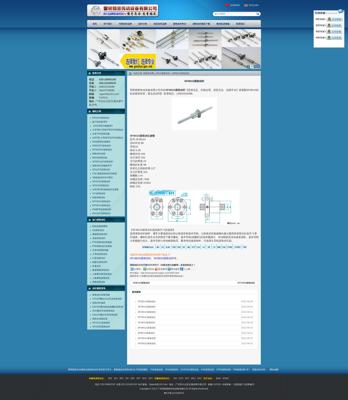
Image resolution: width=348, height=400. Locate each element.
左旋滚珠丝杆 (98, 238)
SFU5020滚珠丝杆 (101, 181)
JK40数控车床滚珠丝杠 (103, 311)
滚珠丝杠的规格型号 (102, 165)
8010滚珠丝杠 (163, 73)
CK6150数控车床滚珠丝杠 (105, 314)
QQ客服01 (239, 384)
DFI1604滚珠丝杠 (100, 118)
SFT (138, 378)
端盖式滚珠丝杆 (99, 262)
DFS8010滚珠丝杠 (147, 328)
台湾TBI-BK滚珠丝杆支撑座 (105, 189)
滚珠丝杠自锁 (98, 153)
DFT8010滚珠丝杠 (147, 317)
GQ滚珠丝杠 (98, 230)
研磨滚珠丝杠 (98, 282)
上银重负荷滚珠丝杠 (102, 274)
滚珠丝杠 (129, 369)
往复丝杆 (96, 266)
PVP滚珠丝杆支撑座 (102, 246)
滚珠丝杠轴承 (98, 303)
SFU (144, 378)
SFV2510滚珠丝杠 (101, 322)
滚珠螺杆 (143, 369)
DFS (181, 378)
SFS (150, 378)
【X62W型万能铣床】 (102, 126)
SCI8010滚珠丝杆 (164, 258)
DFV (199, 378)
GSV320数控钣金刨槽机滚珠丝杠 (108, 307)
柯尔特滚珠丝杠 (99, 157)
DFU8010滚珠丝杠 (140, 258)
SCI (116, 378)
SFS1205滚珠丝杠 (101, 169)
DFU (193, 378)
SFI (127, 378)
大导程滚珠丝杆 (99, 254)
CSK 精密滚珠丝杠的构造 (104, 173)
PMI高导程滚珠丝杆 (101, 209)
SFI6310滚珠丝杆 (141, 283)
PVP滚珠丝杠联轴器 (102, 242)
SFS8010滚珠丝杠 (147, 301)
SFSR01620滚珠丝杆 (102, 161)
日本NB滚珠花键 (100, 250)
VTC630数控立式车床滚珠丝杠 (107, 299)
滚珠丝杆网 (148, 73)
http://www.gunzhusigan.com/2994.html (160, 273)
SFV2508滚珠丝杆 (101, 326)
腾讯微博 (175, 269)
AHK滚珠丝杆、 (208, 369)
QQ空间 (150, 269)
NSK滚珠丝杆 (172, 369)
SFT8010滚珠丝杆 (147, 307)
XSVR (226, 378)
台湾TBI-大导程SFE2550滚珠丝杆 (108, 137)
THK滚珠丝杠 (156, 369)
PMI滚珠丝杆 (239, 369)
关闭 (341, 45)
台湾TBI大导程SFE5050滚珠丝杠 (108, 130)
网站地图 (274, 369)
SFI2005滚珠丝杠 (100, 185)
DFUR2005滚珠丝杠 (102, 149)
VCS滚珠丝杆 (98, 193)
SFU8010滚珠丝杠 (147, 343)
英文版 (252, 5)
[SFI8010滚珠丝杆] (174, 68)
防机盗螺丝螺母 (99, 226)
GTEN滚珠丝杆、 (224, 369)
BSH (218, 378)
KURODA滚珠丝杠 (190, 369)
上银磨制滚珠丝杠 (101, 278)
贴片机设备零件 (99, 122)
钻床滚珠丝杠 (98, 197)
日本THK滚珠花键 (101, 133)
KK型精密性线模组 (101, 141)
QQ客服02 (249, 384)
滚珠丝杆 (94, 369)
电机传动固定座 (99, 318)
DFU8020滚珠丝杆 (101, 201)
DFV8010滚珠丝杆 (147, 338)
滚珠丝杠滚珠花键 (101, 295)
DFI (175, 378)
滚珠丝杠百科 (258, 369)
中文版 (234, 5)
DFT (187, 378)
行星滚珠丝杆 (98, 258)
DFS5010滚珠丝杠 (101, 205)
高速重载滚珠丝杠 (101, 270)
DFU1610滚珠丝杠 (101, 213)
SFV (121, 378)
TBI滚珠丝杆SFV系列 (102, 177)
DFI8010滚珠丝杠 (146, 333)
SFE (110, 378)
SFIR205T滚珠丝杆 (101, 145)
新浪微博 (162, 269)
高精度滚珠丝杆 (99, 234)
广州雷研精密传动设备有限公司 (123, 11)
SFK (132, 378)
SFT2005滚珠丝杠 (246, 283)
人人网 (187, 269)
